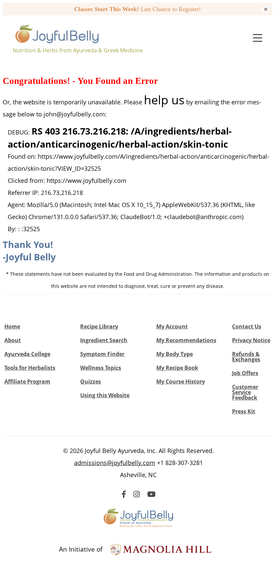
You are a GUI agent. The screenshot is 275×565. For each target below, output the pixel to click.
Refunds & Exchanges (246, 356)
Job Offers (245, 373)
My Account (172, 326)
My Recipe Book (177, 367)
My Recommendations (186, 340)
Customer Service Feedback (245, 392)
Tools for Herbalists (29, 367)
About (12, 340)
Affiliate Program (27, 381)
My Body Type (174, 354)
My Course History (180, 381)
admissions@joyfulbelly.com (114, 463)
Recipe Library (99, 326)
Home (12, 326)
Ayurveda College (27, 354)
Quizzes (90, 381)
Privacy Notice (251, 340)
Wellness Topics (100, 367)
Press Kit (243, 411)
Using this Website (104, 395)
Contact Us (246, 326)
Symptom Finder (102, 354)
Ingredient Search (103, 340)
